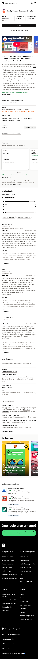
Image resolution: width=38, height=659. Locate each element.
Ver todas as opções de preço (13, 184)
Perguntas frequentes (9, 374)
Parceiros (23, 608)
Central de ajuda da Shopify (8, 595)
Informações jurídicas (27, 615)
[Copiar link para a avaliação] (11, 224)
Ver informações (7, 431)
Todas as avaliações (24, 217)
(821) (20, 18)
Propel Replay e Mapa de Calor (16, 497)
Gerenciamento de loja (9, 578)
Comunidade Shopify (9, 603)
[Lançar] (18, 172)
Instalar (19, 25)
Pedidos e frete (7, 567)
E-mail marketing (25, 571)
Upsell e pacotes (25, 567)
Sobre (22, 594)
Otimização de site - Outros (11, 134)
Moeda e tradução (26, 582)
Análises (4, 127)
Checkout (5, 118)
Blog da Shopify (7, 607)
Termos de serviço (8, 639)
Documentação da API (9, 600)
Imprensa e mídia (25, 605)
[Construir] (19, 172)
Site (3, 390)
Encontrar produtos (8, 560)
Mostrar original (6, 94)
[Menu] (35, 3)
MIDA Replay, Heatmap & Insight (17, 508)
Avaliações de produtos (28, 564)
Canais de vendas (7, 557)
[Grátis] (17, 172)
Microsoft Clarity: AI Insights (16, 488)
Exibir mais (4, 250)
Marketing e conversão (9, 574)
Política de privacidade (9, 372)
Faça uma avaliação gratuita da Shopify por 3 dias (19, 533)
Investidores (24, 601)
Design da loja (6, 571)
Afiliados (22, 612)
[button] (19, 491)
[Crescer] (20, 172)
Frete (21, 578)
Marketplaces (24, 560)
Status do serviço (26, 619)
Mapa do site (6, 648)
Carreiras (23, 598)
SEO (21, 574)
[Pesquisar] (32, 3)
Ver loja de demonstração (19, 30)
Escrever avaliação (8, 217)
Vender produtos (7, 564)
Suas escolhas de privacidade (12, 653)
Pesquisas (5, 610)
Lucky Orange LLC (8, 387)
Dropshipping (24, 557)
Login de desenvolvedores (11, 634)
